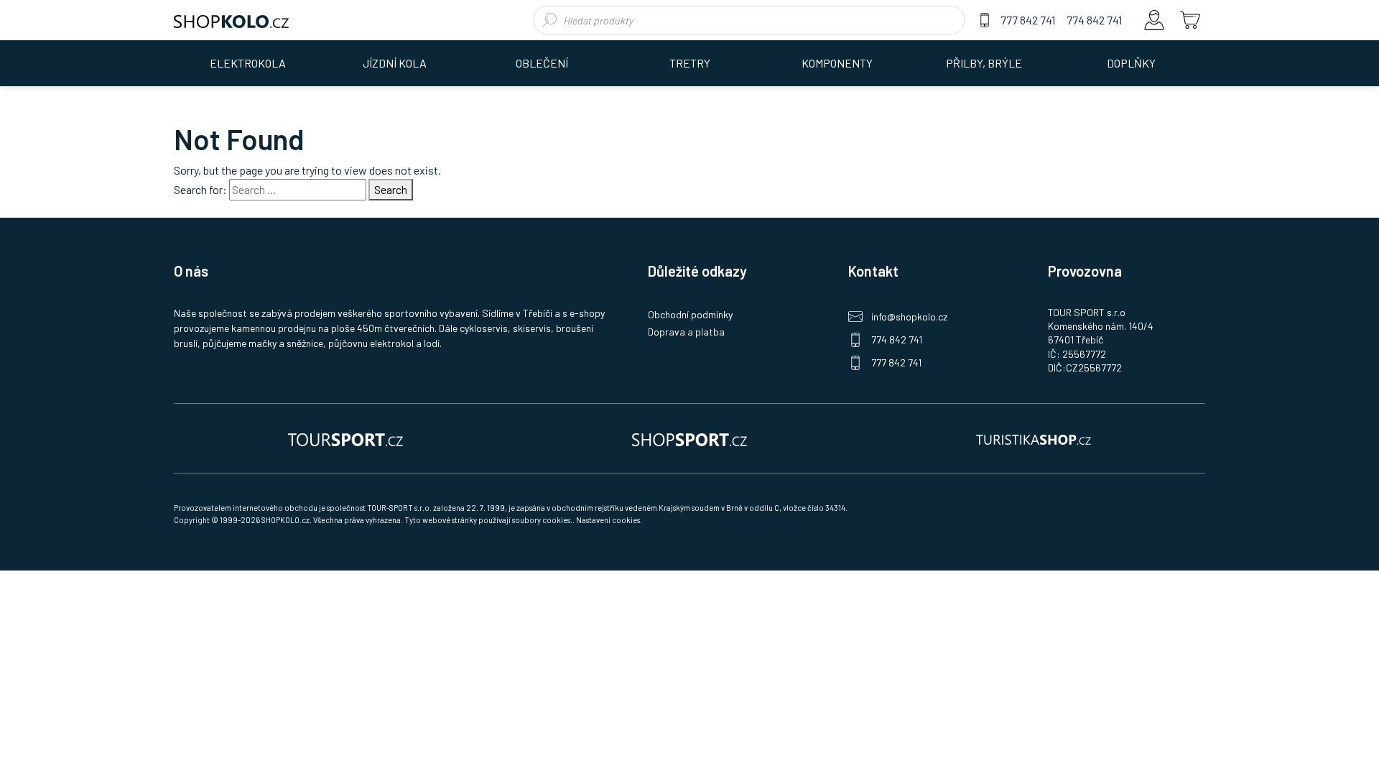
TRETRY (689, 63)
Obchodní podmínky (690, 314)
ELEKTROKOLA (248, 63)
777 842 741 (1027, 20)
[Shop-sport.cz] (689, 438)
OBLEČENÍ (542, 63)
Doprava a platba (686, 331)
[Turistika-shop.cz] (1033, 438)
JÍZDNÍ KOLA (395, 63)
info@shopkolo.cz (909, 316)
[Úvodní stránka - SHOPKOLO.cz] (231, 20)
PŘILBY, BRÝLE (984, 63)
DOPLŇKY (1131, 63)
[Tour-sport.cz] (345, 438)
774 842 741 (1094, 20)
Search (390, 189)
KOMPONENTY (837, 63)
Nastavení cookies (608, 520)
